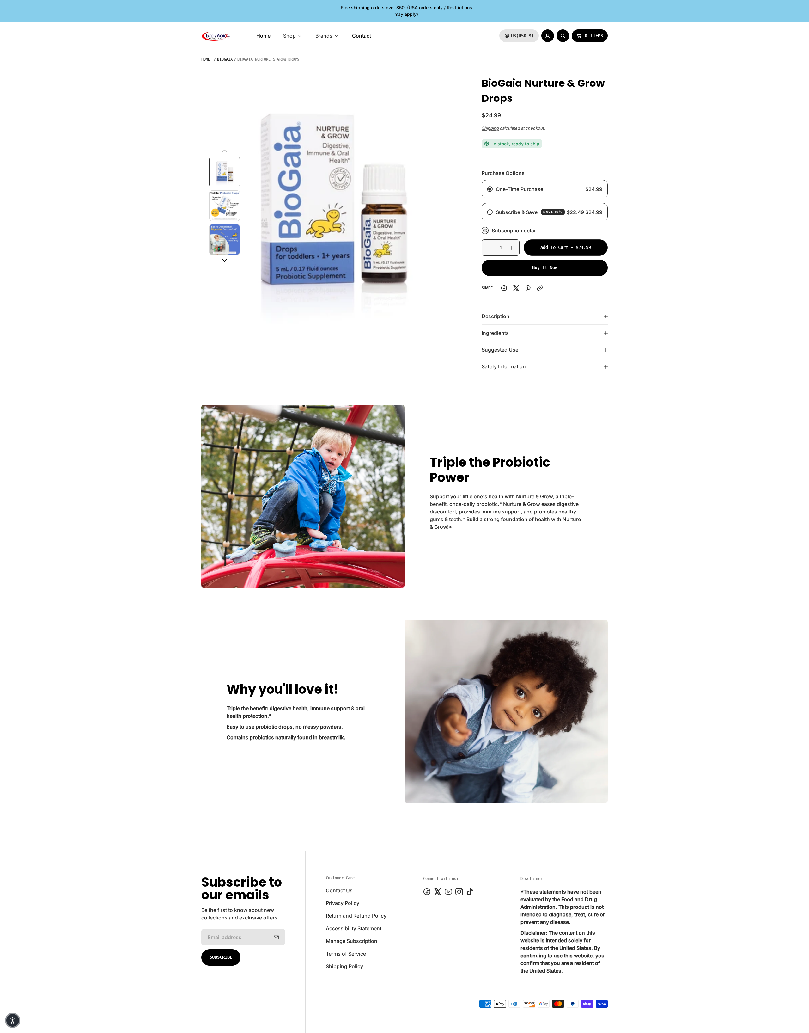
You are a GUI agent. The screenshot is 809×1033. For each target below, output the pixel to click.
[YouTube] (448, 891)
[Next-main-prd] (225, 260)
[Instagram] (459, 891)
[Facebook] (504, 288)
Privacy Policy (342, 903)
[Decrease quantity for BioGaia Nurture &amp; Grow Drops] (486, 248)
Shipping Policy (344, 966)
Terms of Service (346, 953)
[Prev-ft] (276, 937)
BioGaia (225, 59)
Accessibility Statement (353, 928)
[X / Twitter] (516, 288)
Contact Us (339, 890)
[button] (12, 1020)
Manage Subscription (351, 941)
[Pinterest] (528, 288)
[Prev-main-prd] (225, 151)
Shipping (490, 128)
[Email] (540, 288)
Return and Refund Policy (356, 916)
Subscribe (221, 957)
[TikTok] (470, 891)
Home (205, 59)
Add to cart (574, 247)
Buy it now (544, 267)
